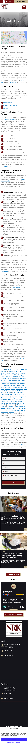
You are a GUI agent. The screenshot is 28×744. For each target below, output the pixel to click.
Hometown (10, 382)
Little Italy (20, 382)
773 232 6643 (4, 166)
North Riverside (11, 405)
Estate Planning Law (8, 102)
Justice (16, 406)
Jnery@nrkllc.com (8, 655)
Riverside (3, 405)
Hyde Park (22, 410)
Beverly (20, 401)
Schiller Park (19, 389)
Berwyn (21, 406)
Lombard (3, 383)
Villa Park (8, 392)
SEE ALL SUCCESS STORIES (13, 615)
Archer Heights (10, 369)
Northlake (14, 387)
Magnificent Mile (14, 383)
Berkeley (3, 373)
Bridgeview (17, 373)
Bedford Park (11, 371)
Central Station (13, 375)
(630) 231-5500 (8, 693)
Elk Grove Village (15, 376)
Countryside (10, 406)
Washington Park (5, 399)
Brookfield (11, 412)
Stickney (6, 390)
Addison (3, 369)
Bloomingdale (10, 373)
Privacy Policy (17, 742)
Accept (14, 739)
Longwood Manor (5, 401)
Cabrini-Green (4, 375)
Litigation (5, 108)
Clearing (7, 376)
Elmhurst (23, 376)
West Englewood (9, 394)
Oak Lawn (21, 387)
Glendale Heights (19, 380)
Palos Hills (8, 408)
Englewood (4, 378)
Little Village (12, 398)
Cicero (2, 376)
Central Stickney (22, 396)
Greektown (4, 382)
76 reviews (10, 592)
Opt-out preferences (10, 742)
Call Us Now (8, 1)
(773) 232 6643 (8, 651)
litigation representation (17, 287)
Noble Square (7, 387)
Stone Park (13, 390)
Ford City (14, 403)
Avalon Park (7, 410)
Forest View (11, 378)
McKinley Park (15, 410)
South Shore (4, 412)
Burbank (23, 373)
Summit (3, 392)
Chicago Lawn (22, 375)
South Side (21, 403)
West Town (7, 396)
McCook (3, 403)
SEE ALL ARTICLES (13, 574)
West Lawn (18, 394)
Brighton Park (4, 398)
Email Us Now (22, 1)
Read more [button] (5, 604)
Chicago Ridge (16, 408)
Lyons (18, 398)
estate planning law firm (10, 119)
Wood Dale (14, 396)
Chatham (23, 398)
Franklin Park (18, 378)
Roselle (13, 389)
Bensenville (19, 371)
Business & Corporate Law (10, 105)
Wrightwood (14, 401)
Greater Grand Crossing (17, 399)
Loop (8, 383)
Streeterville (20, 390)
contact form (13, 82)
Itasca (15, 382)
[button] (26, 728)
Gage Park (11, 380)
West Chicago (15, 392)
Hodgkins (3, 406)
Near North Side (14, 385)
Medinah (6, 385)
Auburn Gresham (19, 369)
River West (7, 389)
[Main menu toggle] (24, 7)
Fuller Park (19, 405)
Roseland (8, 403)
